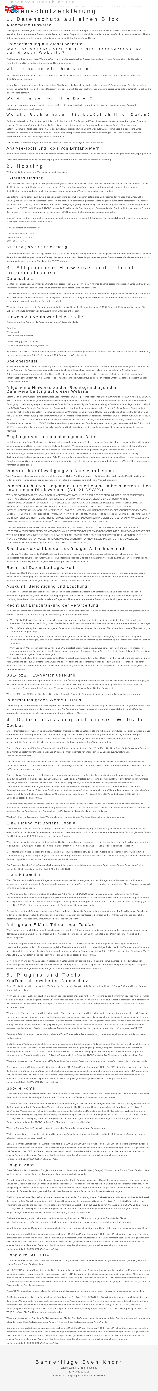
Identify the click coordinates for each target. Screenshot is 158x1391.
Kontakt (135, 6)
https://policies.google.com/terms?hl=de (87, 1322)
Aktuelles (99, 6)
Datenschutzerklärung (61, 1375)
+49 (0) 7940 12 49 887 (79, 1371)
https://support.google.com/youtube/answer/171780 (117, 1028)
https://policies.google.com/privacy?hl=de (127, 1061)
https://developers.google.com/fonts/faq (81, 1134)
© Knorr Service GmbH (96, 1375)
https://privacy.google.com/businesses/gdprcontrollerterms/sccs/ (100, 1222)
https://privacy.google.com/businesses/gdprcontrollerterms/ (35, 1222)
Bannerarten (60, 6)
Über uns (118, 6)
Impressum (79, 1375)
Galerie (80, 6)
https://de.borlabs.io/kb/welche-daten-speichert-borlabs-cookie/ (46, 859)
